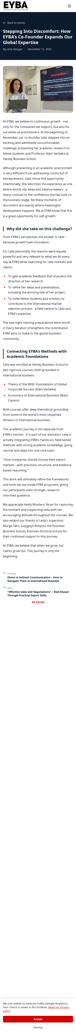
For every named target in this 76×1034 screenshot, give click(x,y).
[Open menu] (69, 6)
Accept (38, 1019)
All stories (38, 602)
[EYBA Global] (16, 6)
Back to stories (16, 22)
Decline (38, 1027)
